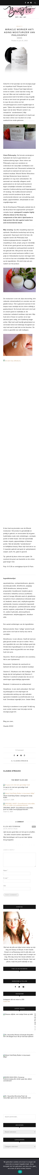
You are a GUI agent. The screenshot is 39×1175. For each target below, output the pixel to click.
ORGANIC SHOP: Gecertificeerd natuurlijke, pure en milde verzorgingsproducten (18, 808)
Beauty (20, 26)
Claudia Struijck (20, 761)
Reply (33, 826)
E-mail (5, 878)
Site (4, 886)
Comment (20, 750)
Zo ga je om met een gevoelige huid (15, 787)
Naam (5, 870)
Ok (20, 1172)
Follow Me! (6, 1001)
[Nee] (36, 1167)
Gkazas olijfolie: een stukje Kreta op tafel (35, 1019)
